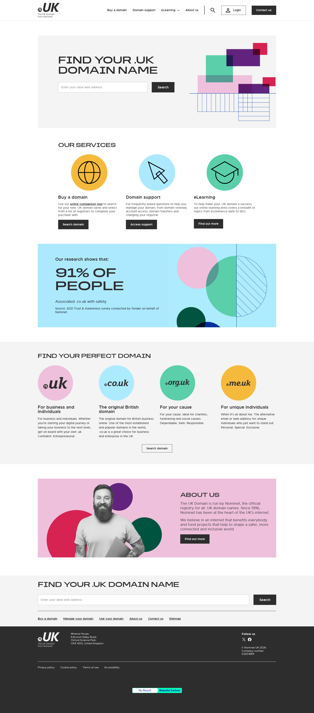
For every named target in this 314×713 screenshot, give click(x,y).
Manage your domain (78, 619)
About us (135, 619)
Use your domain (111, 619)
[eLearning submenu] (178, 10)
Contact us (263, 10)
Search (163, 87)
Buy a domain (47, 619)
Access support (141, 224)
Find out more (208, 224)
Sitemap (175, 619)
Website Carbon (169, 690)
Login (237, 10)
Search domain (73, 224)
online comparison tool (86, 204)
